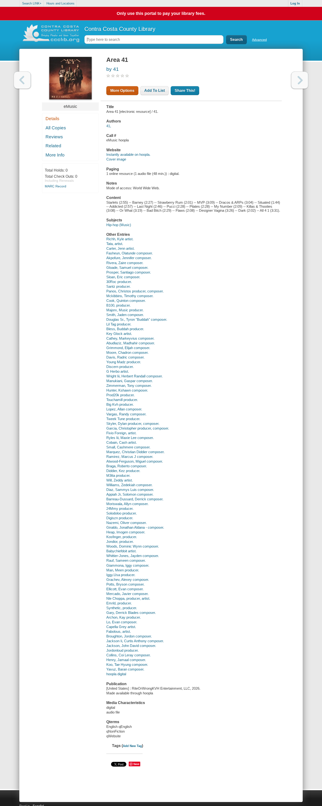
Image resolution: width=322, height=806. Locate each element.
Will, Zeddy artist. (119, 480)
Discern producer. (120, 367)
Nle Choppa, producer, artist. (128, 598)
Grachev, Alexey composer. (127, 580)
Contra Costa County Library (119, 29)
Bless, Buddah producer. (125, 329)
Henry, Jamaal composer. (126, 660)
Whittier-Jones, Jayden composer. (132, 556)
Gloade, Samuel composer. (127, 268)
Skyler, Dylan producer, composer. (132, 424)
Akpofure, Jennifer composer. (129, 258)
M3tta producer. (118, 475)
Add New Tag (132, 746)
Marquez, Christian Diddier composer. (135, 452)
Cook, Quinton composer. (126, 301)
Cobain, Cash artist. (121, 442)
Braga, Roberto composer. (126, 466)
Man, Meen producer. (122, 570)
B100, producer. (118, 305)
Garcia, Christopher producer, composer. (137, 428)
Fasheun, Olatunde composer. (129, 253)
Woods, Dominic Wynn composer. (132, 546)
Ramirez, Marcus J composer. (129, 457)
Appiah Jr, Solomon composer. (129, 494)
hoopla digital (116, 674)
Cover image (116, 159)
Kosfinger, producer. (121, 537)
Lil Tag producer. (118, 324)
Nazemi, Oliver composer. (126, 523)
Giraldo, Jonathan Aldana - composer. (135, 527)
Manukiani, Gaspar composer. (129, 381)
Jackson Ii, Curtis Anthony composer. (135, 641)
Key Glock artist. (119, 334)
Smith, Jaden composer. (125, 315)
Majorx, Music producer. (125, 310)
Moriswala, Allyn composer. (127, 504)
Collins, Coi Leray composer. (128, 655)
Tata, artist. (114, 244)
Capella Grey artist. (121, 627)
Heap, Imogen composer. (125, 532)
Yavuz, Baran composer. (125, 669)
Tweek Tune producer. (123, 419)
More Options (122, 91)
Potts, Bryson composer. (125, 584)
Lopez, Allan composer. (124, 409)
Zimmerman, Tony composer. (129, 386)
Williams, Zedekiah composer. (129, 485)
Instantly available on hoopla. (128, 154)
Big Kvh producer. (120, 404)
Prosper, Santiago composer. (128, 272)
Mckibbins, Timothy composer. (129, 296)
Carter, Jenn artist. (120, 248)
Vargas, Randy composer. (126, 414)
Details (52, 118)
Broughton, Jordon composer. (129, 636)
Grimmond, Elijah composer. (128, 348)
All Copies (55, 127)
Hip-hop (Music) (118, 225)
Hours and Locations (60, 3)
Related (53, 145)
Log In (295, 3)
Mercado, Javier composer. (127, 594)
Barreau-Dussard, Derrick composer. (134, 499)
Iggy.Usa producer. (120, 575)
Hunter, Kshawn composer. (127, 390)
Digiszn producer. (119, 518)
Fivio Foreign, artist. (121, 433)
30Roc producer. (119, 282)
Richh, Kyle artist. (119, 239)
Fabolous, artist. (118, 631)
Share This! (185, 91)
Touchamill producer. (122, 400)
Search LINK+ (31, 3)
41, (108, 126)
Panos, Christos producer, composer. (135, 291)
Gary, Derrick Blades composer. (131, 613)
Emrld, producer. (119, 603)
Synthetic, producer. (121, 608)
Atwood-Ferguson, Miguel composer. (134, 461)
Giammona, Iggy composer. (127, 565)
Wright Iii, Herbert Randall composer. (134, 376)
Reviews (54, 136)
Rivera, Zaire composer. (124, 263)
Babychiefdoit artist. (121, 551)
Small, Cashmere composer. (128, 447)
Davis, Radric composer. (125, 357)
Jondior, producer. (120, 542)
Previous (22, 80)
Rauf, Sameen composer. (126, 560)
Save (136, 764)
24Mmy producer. (119, 508)
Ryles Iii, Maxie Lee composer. (130, 438)
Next (299, 80)
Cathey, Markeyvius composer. (130, 338)
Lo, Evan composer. (121, 622)
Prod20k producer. (120, 395)
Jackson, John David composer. (131, 646)
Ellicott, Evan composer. (125, 589)
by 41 (112, 69)
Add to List (154, 91)
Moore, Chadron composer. (127, 352)
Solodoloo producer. (121, 513)
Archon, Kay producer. (123, 617)
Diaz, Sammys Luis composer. (130, 490)
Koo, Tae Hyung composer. (127, 665)
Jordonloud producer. (122, 650)
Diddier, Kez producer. (123, 471)
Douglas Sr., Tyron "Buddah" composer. (136, 319)
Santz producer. (118, 286)
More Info (55, 154)
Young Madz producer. (123, 362)
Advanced (259, 40)
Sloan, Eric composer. (123, 277)
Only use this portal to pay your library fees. (161, 13)
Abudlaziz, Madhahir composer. (130, 343)
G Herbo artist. (117, 371)
